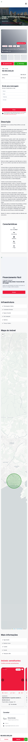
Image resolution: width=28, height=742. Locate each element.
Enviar (14, 109)
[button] (3, 334)
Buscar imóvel (5, 21)
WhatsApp (21, 63)
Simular (14, 292)
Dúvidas (6, 739)
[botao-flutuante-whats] (25, 739)
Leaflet (14, 628)
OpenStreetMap (19, 628)
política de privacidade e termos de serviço (14, 114)
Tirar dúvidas (13, 704)
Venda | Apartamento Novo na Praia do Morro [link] (12, 22)
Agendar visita (8, 63)
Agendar (18, 739)
